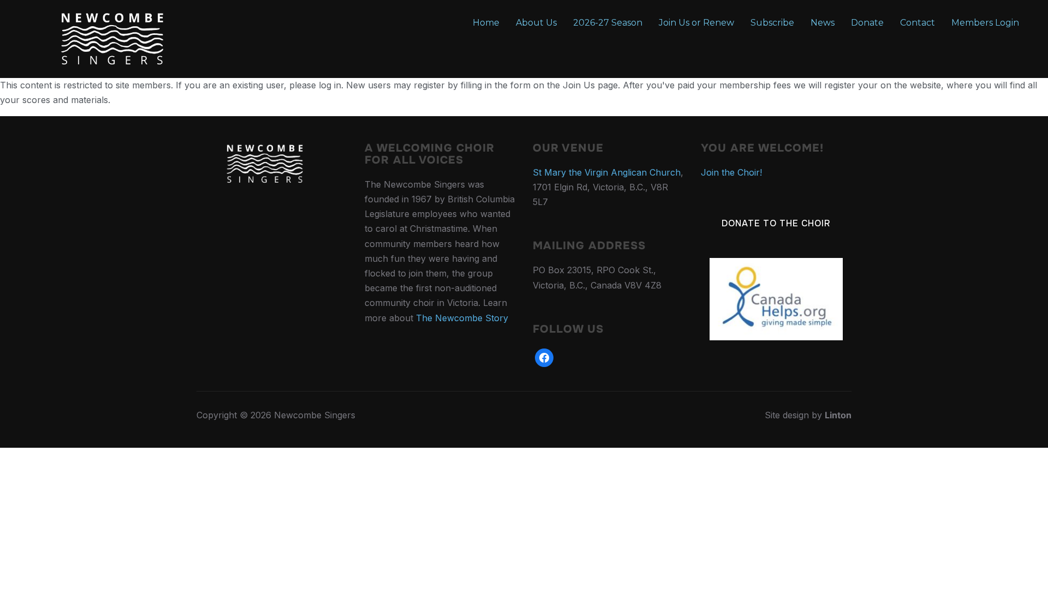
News (823, 22)
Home (486, 22)
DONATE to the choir (776, 223)
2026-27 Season (607, 22)
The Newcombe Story (462, 317)
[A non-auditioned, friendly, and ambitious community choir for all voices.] (264, 149)
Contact (917, 22)
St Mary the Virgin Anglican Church (607, 172)
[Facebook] (544, 356)
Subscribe (772, 22)
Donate (867, 22)
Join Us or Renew (696, 22)
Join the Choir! (731, 172)
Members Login (985, 22)
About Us (536, 22)
